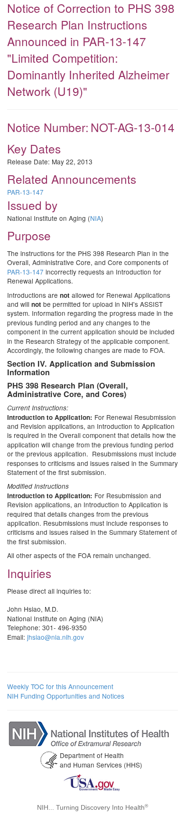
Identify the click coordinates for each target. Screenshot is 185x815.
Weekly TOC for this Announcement (60, 686)
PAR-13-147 (25, 192)
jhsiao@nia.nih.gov (55, 637)
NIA (95, 218)
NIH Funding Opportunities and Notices (65, 696)
